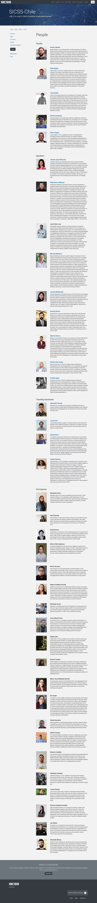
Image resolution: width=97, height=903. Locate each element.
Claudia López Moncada (58, 160)
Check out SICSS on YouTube (75, 892)
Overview (12, 33)
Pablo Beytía (54, 68)
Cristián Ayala (54, 378)
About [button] (86, 2)
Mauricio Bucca (55, 336)
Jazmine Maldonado (56, 292)
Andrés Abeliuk (55, 47)
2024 (11, 56)
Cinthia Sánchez (55, 459)
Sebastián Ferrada (56, 403)
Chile (20, 29)
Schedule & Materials (15, 45)
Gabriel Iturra (54, 435)
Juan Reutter (54, 93)
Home (52, 2)
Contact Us (82, 898)
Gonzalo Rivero (55, 311)
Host (62, 2)
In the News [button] (80, 2)
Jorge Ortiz (54, 420)
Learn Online (68, 2)
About (76, 898)
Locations (57, 2)
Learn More (48, 873)
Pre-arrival (12, 39)
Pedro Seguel (54, 132)
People (74, 2)
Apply (93, 2)
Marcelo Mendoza (56, 254)
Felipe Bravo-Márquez (57, 182)
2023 (16, 29)
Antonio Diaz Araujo (56, 362)
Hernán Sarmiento (56, 116)
